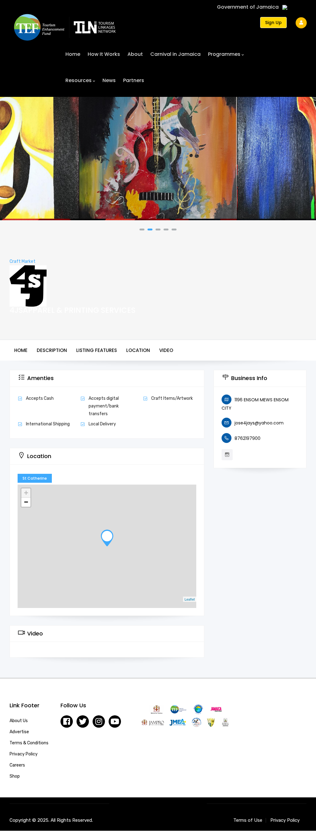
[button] (141, 229)
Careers (17, 765)
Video (166, 350)
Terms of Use (247, 820)
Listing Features (96, 350)
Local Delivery (102, 424)
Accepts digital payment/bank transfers (104, 406)
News (109, 80)
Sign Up (273, 22)
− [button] (26, 502)
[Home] (64, 24)
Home (72, 54)
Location (138, 350)
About (135, 54)
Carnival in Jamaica (175, 54)
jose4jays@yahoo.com (259, 423)
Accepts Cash (40, 398)
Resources (78, 80)
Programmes (224, 54)
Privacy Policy (24, 754)
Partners (133, 80)
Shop (15, 776)
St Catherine (35, 478)
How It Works (104, 54)
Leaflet (190, 599)
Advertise (19, 731)
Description (52, 350)
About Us (19, 720)
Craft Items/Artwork (172, 398)
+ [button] (26, 493)
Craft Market (22, 261)
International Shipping (48, 424)
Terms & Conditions (29, 743)
